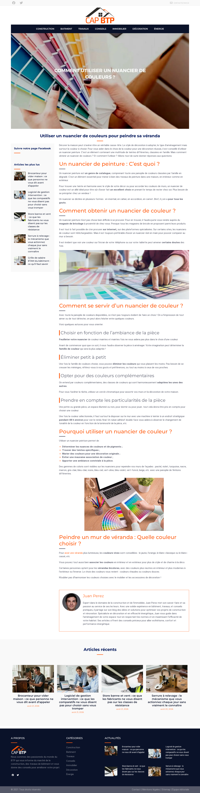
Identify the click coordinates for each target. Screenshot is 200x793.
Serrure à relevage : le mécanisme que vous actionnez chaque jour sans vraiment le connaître (167, 700)
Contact (136, 789)
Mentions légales (151, 789)
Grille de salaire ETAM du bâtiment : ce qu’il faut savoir (39, 260)
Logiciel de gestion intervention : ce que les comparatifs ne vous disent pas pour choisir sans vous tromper (78, 702)
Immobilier (119, 28)
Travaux (83, 28)
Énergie (159, 28)
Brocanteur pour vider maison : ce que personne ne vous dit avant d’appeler (38, 179)
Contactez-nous (181, 3)
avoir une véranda (74, 553)
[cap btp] (100, 15)
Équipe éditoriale (180, 789)
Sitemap (166, 789)
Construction (45, 28)
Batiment (66, 28)
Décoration (140, 28)
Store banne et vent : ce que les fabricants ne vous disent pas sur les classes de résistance (122, 700)
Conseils (100, 28)
